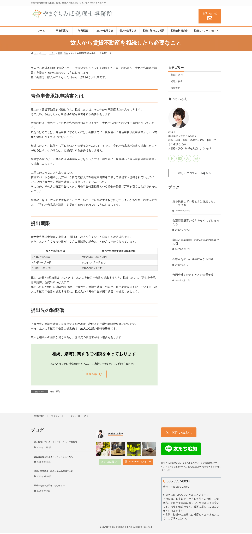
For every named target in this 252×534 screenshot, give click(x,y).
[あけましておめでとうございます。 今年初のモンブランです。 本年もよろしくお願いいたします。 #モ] (118, 449)
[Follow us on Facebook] (171, 158)
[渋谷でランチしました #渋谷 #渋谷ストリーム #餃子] (134, 449)
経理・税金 (177, 81)
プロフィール (57, 416)
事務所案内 (39, 416)
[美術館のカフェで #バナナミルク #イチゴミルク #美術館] (149, 449)
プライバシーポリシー (80, 416)
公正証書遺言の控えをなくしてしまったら (53, 456)
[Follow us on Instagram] (196, 158)
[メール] (179, 158)
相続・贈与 (55, 391)
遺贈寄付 (175, 88)
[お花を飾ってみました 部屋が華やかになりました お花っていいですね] (103, 449)
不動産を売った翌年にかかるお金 (193, 259)
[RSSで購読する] (188, 158)
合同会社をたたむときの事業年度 (193, 274)
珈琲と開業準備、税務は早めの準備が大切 (53, 471)
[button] (94, 374)
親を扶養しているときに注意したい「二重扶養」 (56, 442)
